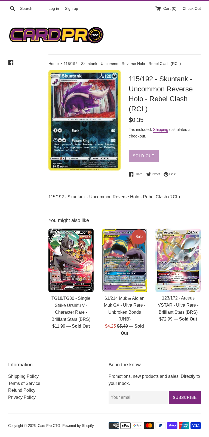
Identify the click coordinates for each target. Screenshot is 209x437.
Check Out (192, 8)
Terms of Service (24, 383)
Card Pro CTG (49, 426)
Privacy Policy (22, 397)
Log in (53, 8)
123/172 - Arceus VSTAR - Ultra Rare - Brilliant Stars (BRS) (178, 305)
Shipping (160, 129)
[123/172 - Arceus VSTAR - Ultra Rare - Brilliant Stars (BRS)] (178, 260)
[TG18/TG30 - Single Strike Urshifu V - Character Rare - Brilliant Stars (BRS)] (71, 260)
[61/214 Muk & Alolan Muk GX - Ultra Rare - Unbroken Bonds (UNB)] (124, 260)
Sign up (71, 8)
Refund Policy (21, 390)
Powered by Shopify (78, 426)
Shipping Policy (23, 376)
